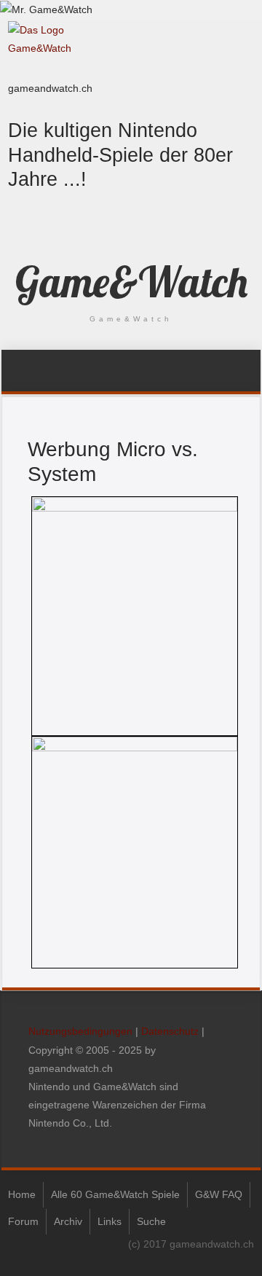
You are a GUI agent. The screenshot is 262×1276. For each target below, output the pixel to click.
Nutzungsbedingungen (80, 1031)
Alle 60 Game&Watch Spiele (115, 1194)
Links (110, 1221)
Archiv (68, 1221)
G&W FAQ (218, 1194)
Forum (23, 1221)
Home (22, 1194)
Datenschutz (170, 1031)
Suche (151, 1221)
